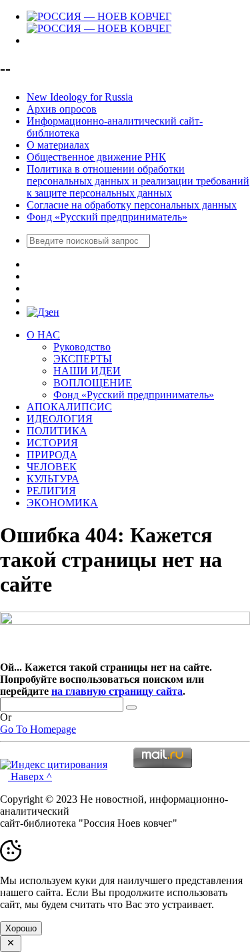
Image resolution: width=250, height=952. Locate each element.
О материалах (58, 145)
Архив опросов (62, 109)
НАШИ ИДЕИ (87, 370)
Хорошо (21, 928)
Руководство (82, 346)
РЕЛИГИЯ (51, 490)
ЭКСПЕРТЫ (82, 358)
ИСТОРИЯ (52, 442)
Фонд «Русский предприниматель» (107, 217)
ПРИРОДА (52, 454)
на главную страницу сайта (117, 691)
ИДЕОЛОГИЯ (60, 418)
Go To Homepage (38, 729)
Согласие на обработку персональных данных (132, 205)
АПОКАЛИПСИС (69, 406)
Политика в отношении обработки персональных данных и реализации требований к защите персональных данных (138, 181)
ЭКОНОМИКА (62, 502)
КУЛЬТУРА (53, 478)
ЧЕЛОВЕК (52, 466)
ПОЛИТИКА (57, 430)
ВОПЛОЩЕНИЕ (92, 382)
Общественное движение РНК (96, 157)
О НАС (43, 334)
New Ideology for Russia (80, 97)
